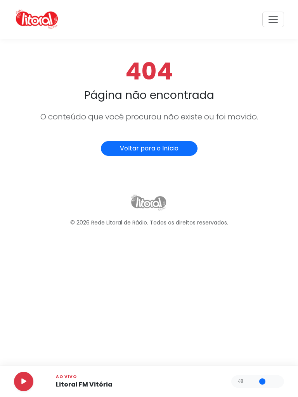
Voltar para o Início (149, 148)
